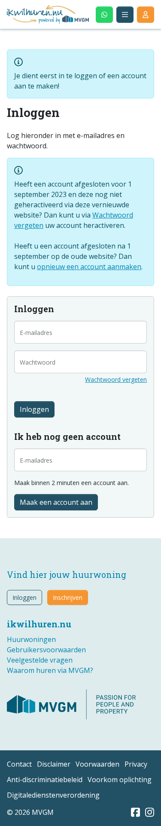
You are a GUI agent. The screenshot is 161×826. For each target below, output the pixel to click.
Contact (19, 764)
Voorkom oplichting (120, 779)
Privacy (136, 764)
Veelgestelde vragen (40, 660)
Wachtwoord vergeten (116, 379)
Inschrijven (67, 597)
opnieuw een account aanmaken (89, 266)
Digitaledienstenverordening (53, 795)
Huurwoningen (31, 639)
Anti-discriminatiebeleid (44, 779)
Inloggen (24, 597)
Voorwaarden (97, 764)
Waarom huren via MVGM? (50, 670)
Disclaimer (53, 764)
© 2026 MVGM (30, 812)
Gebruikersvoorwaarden (46, 649)
